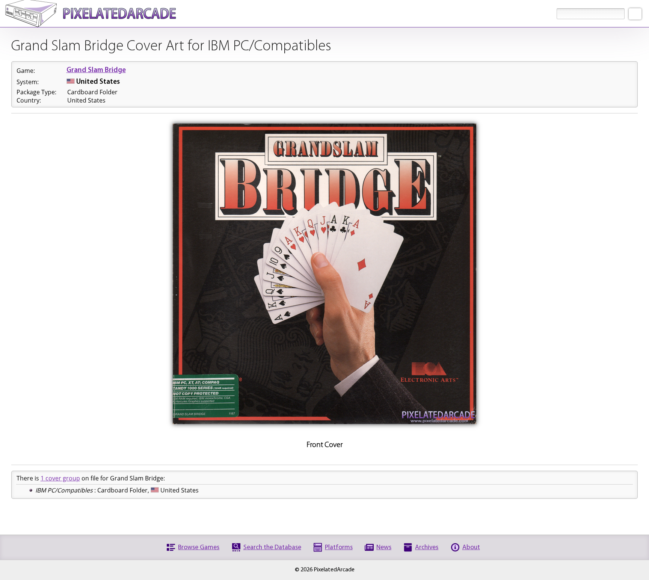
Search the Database (272, 547)
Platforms (339, 547)
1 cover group (60, 478)
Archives (426, 547)
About (471, 547)
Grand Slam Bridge (96, 70)
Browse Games (198, 547)
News (383, 547)
